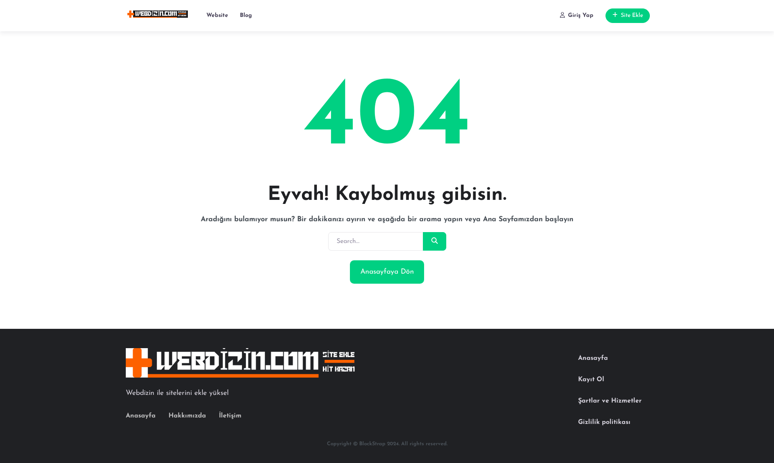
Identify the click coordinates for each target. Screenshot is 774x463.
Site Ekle (632, 15)
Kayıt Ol (591, 379)
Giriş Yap (580, 15)
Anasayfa (141, 416)
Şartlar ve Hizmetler (610, 401)
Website (217, 15)
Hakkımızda (187, 416)
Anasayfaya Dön (387, 271)
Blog (246, 15)
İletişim (230, 416)
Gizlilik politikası (604, 422)
